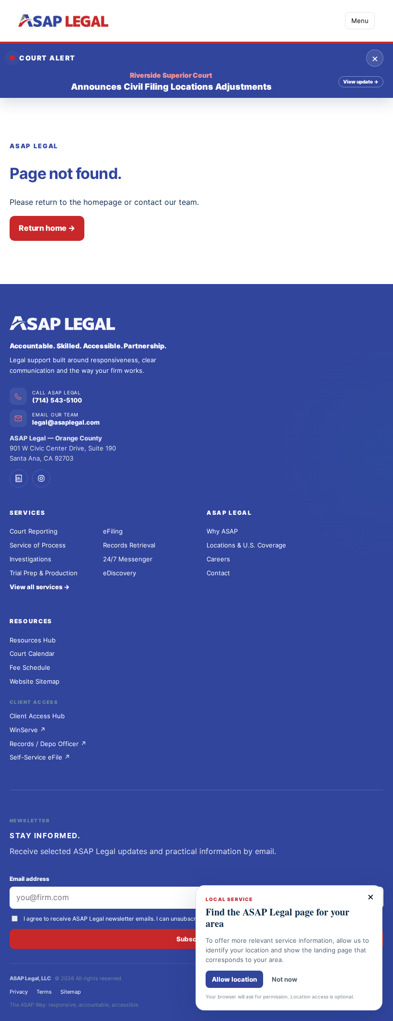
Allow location (234, 979)
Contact (218, 573)
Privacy (19, 991)
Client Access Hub (37, 716)
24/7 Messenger (127, 559)
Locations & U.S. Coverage (246, 545)
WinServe (28, 730)
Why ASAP (222, 531)
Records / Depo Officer (48, 744)
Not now (284, 979)
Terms (44, 991)
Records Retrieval (129, 545)
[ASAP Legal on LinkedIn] (19, 478)
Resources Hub (33, 640)
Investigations (30, 559)
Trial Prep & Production (44, 573)
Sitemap (70, 991)
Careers (218, 559)
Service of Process (38, 545)
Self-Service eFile (40, 757)
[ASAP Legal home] (196, 323)
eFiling (113, 531)
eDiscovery (119, 573)
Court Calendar (32, 653)
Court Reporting (34, 531)
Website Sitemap (34, 681)
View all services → (39, 587)
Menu (360, 20)
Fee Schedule (30, 667)
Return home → (47, 228)
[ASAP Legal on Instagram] (41, 478)
